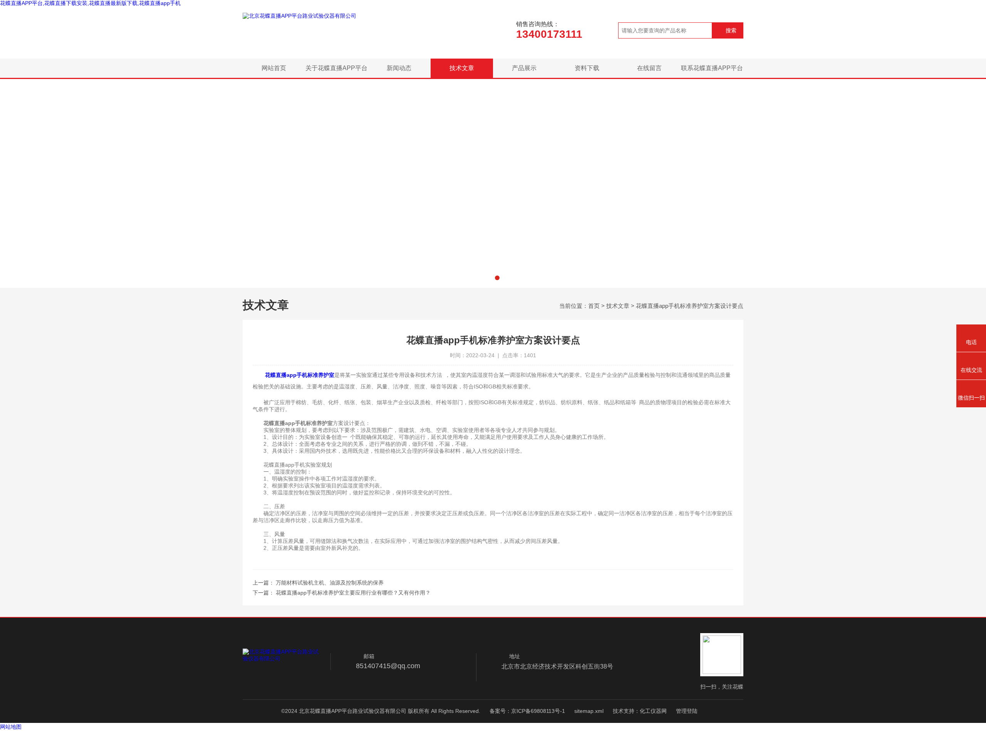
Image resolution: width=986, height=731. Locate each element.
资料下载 (587, 68)
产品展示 (524, 68)
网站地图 (11, 727)
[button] (488, 278)
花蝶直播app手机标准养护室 (299, 375)
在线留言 (649, 68)
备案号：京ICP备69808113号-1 (527, 711)
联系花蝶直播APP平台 (712, 68)
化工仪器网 (653, 711)
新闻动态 (399, 68)
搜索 (731, 30)
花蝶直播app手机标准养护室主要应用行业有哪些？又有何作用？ (353, 593)
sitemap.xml (589, 711)
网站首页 (274, 68)
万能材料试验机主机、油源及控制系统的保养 (330, 583)
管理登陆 (687, 711)
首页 (594, 305)
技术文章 (461, 68)
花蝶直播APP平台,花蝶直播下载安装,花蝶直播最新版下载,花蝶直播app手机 (90, 3)
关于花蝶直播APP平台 (336, 68)
